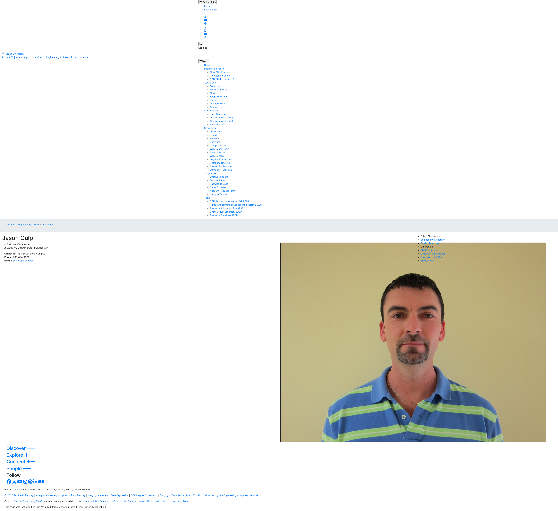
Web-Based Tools (219, 148)
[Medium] (205, 34)
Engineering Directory (433, 239)
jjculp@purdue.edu (23, 260)
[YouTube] (205, 20)
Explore (15, 455)
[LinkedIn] (205, 30)
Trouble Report (218, 180)
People (15, 468)
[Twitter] (205, 27)
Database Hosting (220, 162)
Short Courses (218, 187)
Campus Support (219, 194)
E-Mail (213, 134)
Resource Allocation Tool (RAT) (227, 208)
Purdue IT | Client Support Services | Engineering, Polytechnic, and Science (45, 57)
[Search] (200, 44)
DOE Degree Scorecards (144, 495)
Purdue (208, 6)
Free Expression (119, 495)
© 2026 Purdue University (18, 495)
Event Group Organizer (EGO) (226, 211)
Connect (17, 461)
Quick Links (209, 2)
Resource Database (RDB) (224, 215)
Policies (214, 100)
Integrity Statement (98, 495)
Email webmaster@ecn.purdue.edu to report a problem (158, 501)
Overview (215, 86)
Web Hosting (217, 155)
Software (215, 141)
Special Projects (219, 152)
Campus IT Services (221, 169)
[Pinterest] (30, 482)
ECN (36, 224)
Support (209, 173)
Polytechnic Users (220, 75)
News (213, 93)
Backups (214, 138)
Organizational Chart (221, 121)
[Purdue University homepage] (13, 53)
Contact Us (216, 107)
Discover (17, 448)
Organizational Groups (222, 117)
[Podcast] (205, 37)
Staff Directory (218, 114)
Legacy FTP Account (221, 159)
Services (209, 128)
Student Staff (217, 124)
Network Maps (218, 103)
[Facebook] (205, 23)
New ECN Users (219, 72)
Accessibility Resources (98, 501)
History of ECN (218, 89)
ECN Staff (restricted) (222, 79)
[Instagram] (205, 16)
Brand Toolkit (193, 495)
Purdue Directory (430, 243)
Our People (210, 110)
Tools (207, 197)
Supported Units (219, 96)
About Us (209, 82)
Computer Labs (218, 145)
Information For (213, 68)
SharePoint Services (221, 166)
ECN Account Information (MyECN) (229, 201)
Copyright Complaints (172, 495)
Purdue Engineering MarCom (29, 501)
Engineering (210, 9)
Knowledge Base (219, 183)
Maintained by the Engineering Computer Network (230, 495)
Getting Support (219, 176)
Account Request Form (222, 190)
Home (207, 65)
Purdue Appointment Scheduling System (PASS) (236, 204)
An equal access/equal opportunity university (60, 495)
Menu (205, 61)
